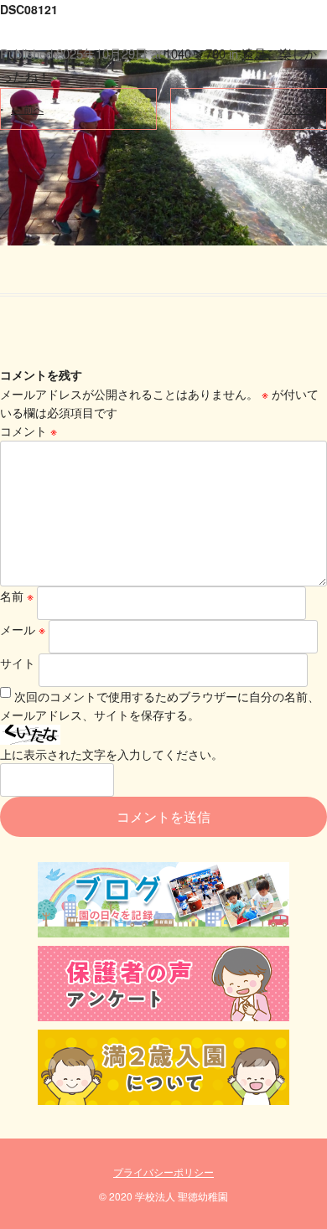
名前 (17, 595)
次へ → (299, 108)
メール (22, 629)
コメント (28, 430)
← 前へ (27, 108)
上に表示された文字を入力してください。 (111, 754)
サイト (17, 662)
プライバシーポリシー (163, 1171)
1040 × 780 (195, 53)
